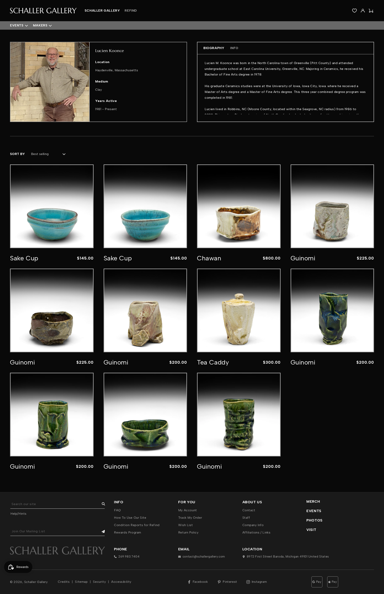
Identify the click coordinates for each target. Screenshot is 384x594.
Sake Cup (24, 258)
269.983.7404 (128, 556)
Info (234, 48)
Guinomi (303, 258)
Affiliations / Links (256, 532)
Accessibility (121, 582)
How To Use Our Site (130, 517)
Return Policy (188, 532)
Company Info (253, 525)
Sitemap (81, 582)
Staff (246, 517)
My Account (187, 510)
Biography (213, 48)
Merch (313, 501)
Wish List (185, 525)
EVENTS (313, 511)
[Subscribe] (100, 531)
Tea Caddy (213, 362)
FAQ (117, 510)
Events (17, 25)
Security (99, 582)
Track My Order (190, 517)
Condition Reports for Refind (137, 525)
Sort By (17, 154)
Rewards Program (127, 532)
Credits (64, 582)
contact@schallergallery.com (204, 556)
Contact (248, 510)
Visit (311, 530)
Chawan (209, 258)
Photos (314, 520)
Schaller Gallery (36, 582)
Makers (40, 25)
